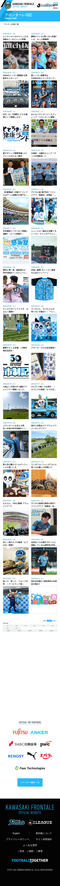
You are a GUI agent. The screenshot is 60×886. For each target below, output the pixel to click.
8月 (16, 628)
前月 (45, 620)
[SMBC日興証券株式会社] (23, 742)
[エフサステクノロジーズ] (30, 766)
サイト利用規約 (44, 839)
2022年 (51, 630)
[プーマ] (32, 754)
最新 (49, 620)
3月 (25, 625)
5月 (43, 625)
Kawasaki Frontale (23, 5)
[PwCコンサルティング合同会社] (45, 742)
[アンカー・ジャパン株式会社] (39, 731)
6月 (52, 625)
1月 (7, 625)
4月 (34, 625)
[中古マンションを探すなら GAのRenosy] (15, 754)
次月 (54, 620)
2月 (16, 625)
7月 (7, 628)
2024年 (29, 630)
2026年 (8, 630)
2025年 (19, 630)
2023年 (40, 630)
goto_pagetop (53, 855)
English (16, 833)
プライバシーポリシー (17, 839)
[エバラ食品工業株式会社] (46, 754)
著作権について (44, 833)
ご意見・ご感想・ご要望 (30, 851)
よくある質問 (30, 845)
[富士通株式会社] (20, 731)
